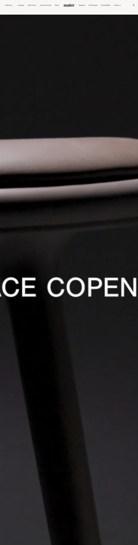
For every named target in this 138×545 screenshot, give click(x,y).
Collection (8, 5)
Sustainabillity (105, 5)
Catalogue (21, 5)
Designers (82, 5)
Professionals (93, 5)
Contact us (117, 5)
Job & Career (32, 5)
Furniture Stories (45, 5)
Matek (57, 5)
